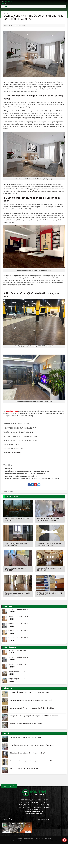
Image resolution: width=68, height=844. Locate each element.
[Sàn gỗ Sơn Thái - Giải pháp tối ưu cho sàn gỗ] (10, 2)
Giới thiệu (12, 841)
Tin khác (5, 13)
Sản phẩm (19, 841)
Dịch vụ (25, 841)
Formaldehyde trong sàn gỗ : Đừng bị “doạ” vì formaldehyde (25, 474)
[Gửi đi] (64, 6)
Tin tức (31, 841)
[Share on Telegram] (38, 484)
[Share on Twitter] (32, 484)
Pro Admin (22, 25)
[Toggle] (3, 819)
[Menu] (66, 2)
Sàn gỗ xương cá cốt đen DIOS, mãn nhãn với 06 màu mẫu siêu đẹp (27, 471)
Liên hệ (57, 841)
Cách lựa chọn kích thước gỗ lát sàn (14, 82)
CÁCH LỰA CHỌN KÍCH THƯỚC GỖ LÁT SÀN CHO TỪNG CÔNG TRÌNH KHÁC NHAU (32, 479)
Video (52, 841)
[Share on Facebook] (29, 484)
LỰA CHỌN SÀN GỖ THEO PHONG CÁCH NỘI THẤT (21, 476)
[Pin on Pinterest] (35, 484)
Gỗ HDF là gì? (9, 468)
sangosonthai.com (36, 813)
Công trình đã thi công (41, 841)
